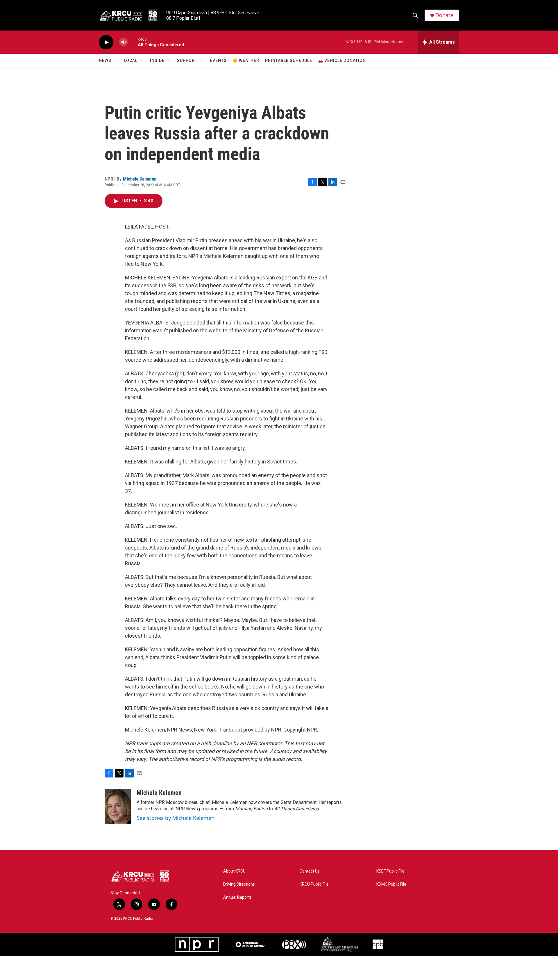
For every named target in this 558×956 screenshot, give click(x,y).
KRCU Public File (314, 884)
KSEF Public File (390, 871)
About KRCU (234, 871)
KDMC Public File (391, 884)
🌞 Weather (246, 60)
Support (187, 60)
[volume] (123, 42)
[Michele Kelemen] (118, 806)
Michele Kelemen (139, 179)
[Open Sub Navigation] (115, 60)
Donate (444, 15)
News (105, 60)
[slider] (133, 42)
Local (130, 60)
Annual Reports (237, 897)
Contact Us (310, 871)
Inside (157, 60)
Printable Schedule (288, 60)
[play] (106, 42)
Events (218, 60)
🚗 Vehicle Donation (342, 60)
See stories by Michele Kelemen (175, 817)
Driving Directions (239, 884)
